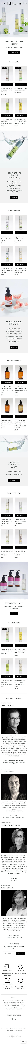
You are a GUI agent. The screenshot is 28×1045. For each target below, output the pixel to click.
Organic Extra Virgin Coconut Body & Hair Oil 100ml (6, 91)
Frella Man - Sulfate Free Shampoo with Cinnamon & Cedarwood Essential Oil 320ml (20, 425)
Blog (7, 1030)
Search (2, 1030)
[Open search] (4, 3)
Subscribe (20, 955)
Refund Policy (9, 1032)
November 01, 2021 (6, 704)
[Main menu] (2, 3)
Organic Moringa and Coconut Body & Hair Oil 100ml (6, 554)
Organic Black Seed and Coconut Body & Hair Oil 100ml (20, 240)
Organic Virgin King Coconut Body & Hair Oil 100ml (20, 554)
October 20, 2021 (5, 887)
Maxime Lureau (7, 773)
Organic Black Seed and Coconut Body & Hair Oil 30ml (20, 523)
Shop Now (14, 199)
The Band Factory (17, 1038)
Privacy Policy (13, 1030)
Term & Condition (22, 1030)
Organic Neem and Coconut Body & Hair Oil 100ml (6, 240)
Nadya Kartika (7, 890)
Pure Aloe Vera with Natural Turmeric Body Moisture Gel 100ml (20, 123)
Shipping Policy (18, 1032)
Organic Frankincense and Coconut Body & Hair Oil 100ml (20, 272)
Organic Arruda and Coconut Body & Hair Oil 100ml (6, 272)
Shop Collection (14, 482)
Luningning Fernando (10, 827)
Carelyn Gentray (8, 707)
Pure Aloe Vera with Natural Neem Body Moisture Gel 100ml (6, 123)
